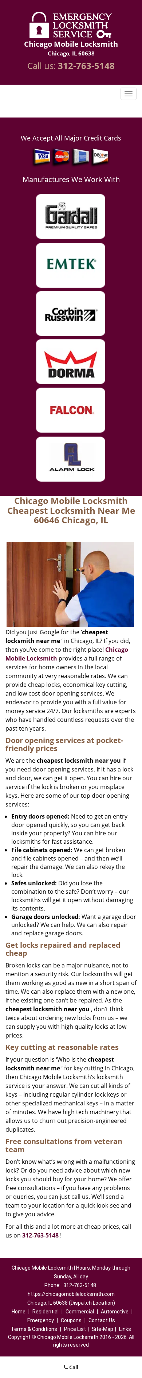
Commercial (80, 1312)
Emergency (40, 1320)
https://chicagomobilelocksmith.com (71, 1294)
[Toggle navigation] (129, 94)
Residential (45, 1312)
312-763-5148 (86, 65)
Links (125, 1329)
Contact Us (101, 1320)
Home (18, 1312)
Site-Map (102, 1329)
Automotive (115, 1312)
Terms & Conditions (34, 1329)
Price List (75, 1329)
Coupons (71, 1320)
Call (73, 1367)
